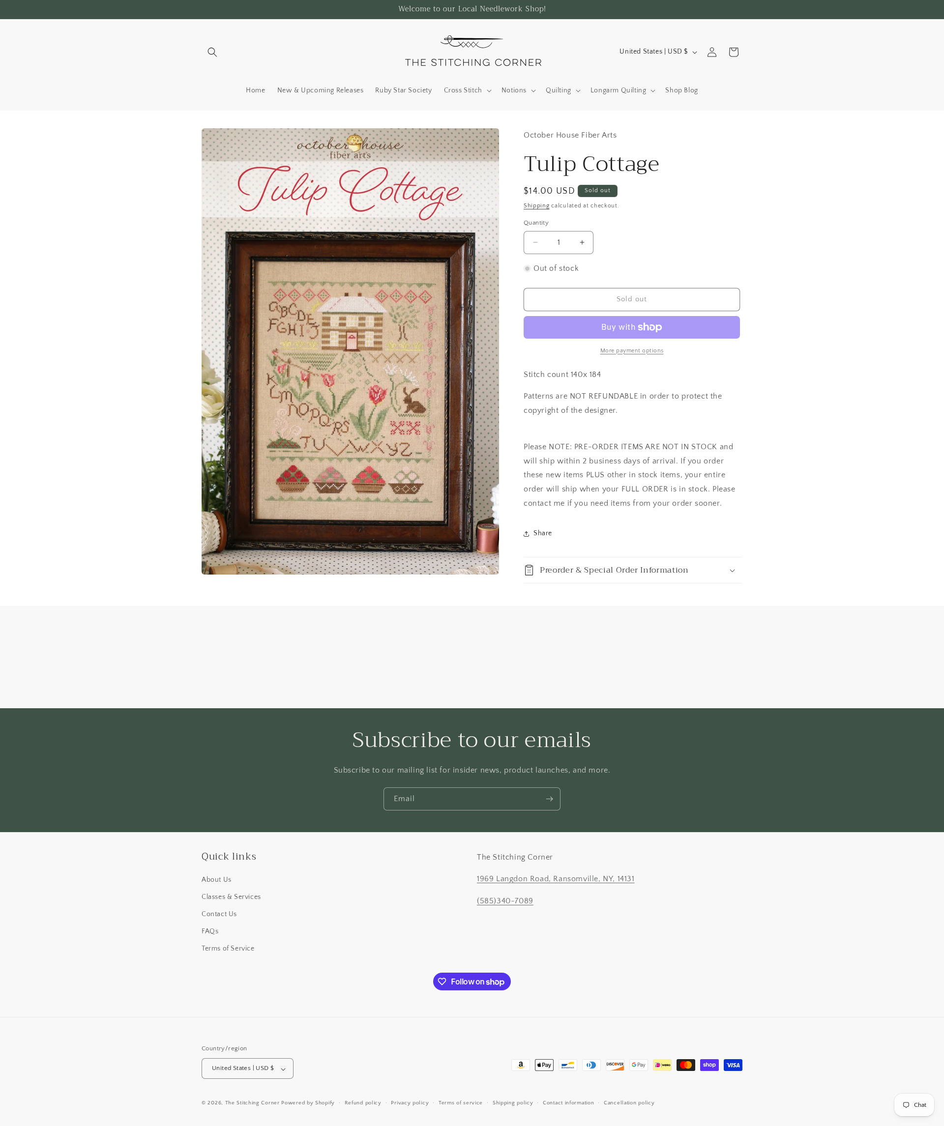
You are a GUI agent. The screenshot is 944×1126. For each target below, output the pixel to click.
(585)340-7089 (505, 901)
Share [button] (542, 533)
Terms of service (461, 1103)
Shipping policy (513, 1103)
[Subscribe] (549, 798)
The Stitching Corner (252, 1103)
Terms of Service (228, 949)
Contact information (568, 1103)
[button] (212, 52)
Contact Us (219, 915)
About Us (217, 880)
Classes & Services (231, 897)
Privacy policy (410, 1103)
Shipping (537, 205)
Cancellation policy (629, 1103)
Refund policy (363, 1103)
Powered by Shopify (308, 1103)
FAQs (210, 932)
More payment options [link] (632, 350)
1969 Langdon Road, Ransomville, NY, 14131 (556, 879)
